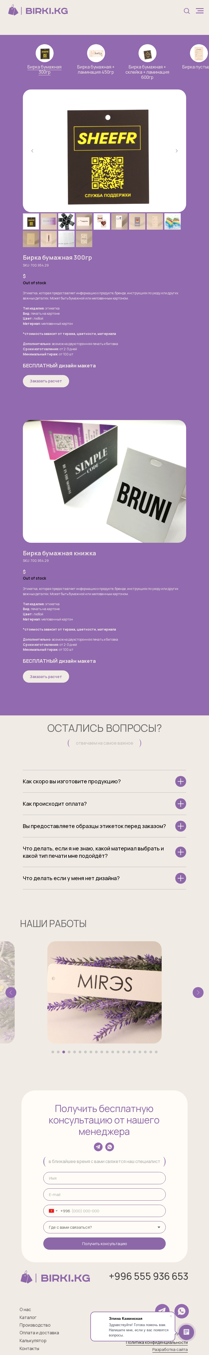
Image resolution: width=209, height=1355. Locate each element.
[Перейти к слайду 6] (80, 1052)
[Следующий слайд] (177, 151)
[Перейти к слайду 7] (85, 1052)
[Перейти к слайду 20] (156, 1052)
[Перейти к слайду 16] (134, 1052)
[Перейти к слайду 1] (52, 1052)
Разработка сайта (170, 1349)
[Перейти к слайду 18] (145, 1052)
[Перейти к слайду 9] (96, 1052)
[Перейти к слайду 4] (69, 1052)
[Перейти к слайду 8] (91, 1052)
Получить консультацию (104, 1243)
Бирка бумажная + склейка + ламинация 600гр (147, 72)
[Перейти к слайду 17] (140, 1052)
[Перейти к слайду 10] (101, 1052)
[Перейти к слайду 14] (123, 1052)
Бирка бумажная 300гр (44, 69)
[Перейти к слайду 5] (74, 1052)
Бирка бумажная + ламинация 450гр (96, 69)
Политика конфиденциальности (157, 1342)
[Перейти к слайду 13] (118, 1052)
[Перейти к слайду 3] (63, 1052)
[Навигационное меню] (200, 11)
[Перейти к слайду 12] (112, 1052)
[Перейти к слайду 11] (107, 1052)
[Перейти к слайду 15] (129, 1052)
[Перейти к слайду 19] (150, 1052)
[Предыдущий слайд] (32, 151)
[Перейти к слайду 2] (58, 1052)
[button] (186, 10)
